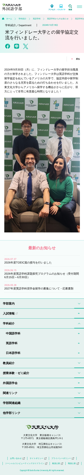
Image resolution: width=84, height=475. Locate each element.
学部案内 (9, 303)
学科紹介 (22, 19)
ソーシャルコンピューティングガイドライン (24, 463)
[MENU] (79, 7)
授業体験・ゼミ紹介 (16, 373)
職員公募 (72, 463)
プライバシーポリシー (61, 458)
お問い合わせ (16, 458)
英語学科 (37, 19)
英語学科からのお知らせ (58, 19)
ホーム (9, 19)
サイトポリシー (36, 458)
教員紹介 (9, 363)
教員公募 (56, 463)
